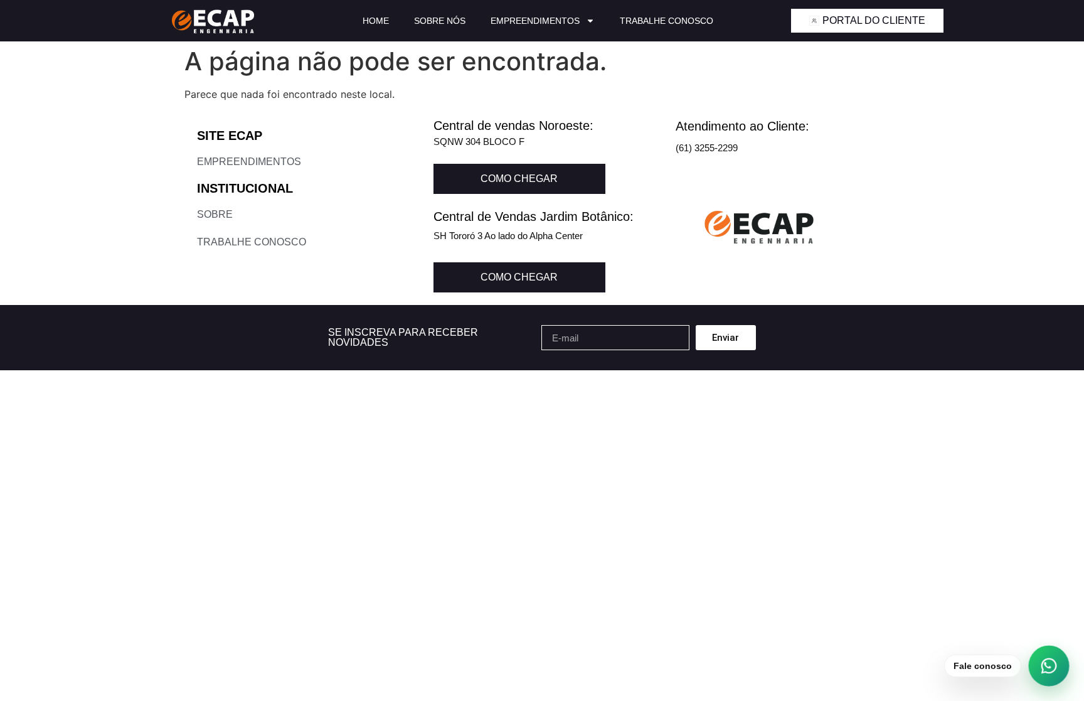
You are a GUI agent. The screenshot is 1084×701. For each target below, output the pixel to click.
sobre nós (439, 21)
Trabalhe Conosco (666, 21)
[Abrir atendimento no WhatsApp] (1049, 666)
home (376, 21)
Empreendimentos (535, 21)
